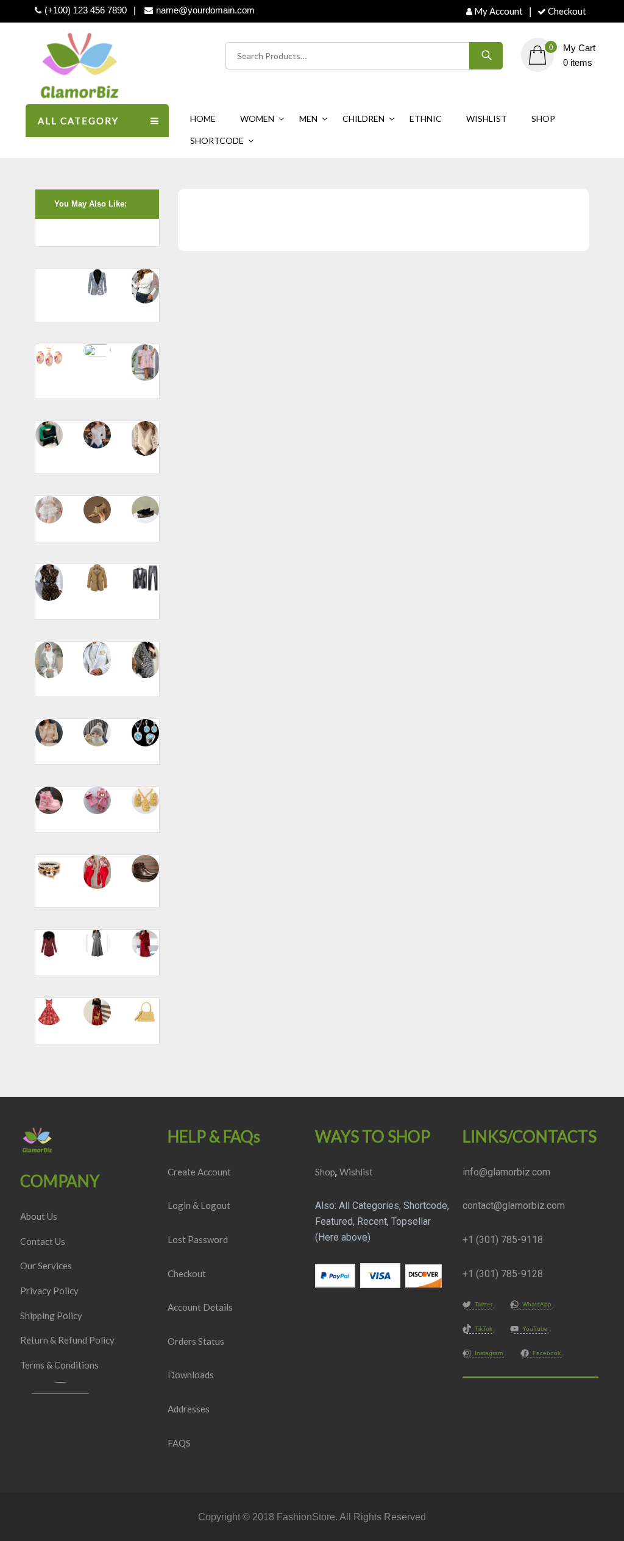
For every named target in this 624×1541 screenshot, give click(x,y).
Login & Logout (199, 1205)
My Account (498, 10)
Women (257, 118)
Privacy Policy (49, 1290)
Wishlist (486, 118)
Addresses (189, 1408)
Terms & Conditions (59, 1364)
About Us (38, 1216)
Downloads (191, 1374)
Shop (543, 118)
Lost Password (198, 1239)
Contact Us (42, 1241)
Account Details (200, 1307)
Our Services (46, 1265)
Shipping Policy (51, 1315)
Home (203, 118)
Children (363, 118)
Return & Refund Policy (67, 1339)
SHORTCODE (217, 140)
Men (308, 118)
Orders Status (196, 1341)
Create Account (199, 1171)
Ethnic (426, 118)
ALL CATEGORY (78, 120)
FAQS (179, 1442)
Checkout (567, 10)
